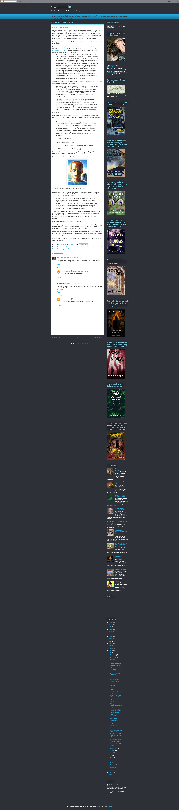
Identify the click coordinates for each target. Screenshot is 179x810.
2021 (110, 634)
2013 (110, 653)
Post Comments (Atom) (81, 343)
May (111, 757)
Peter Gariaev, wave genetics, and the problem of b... (115, 711)
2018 (110, 641)
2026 (110, 622)
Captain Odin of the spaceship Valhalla (115, 670)
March (112, 762)
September (113, 748)
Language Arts (111, 72)
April (111, 760)
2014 (110, 650)
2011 (110, 772)
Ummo (75, 249)
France (97, 247)
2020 (110, 636)
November (113, 657)
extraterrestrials (90, 247)
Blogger (110, 806)
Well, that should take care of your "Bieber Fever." (116, 735)
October (112, 659)
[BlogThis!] (82, 244)
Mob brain (112, 701)
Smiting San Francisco (116, 739)
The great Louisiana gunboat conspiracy (116, 666)
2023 (110, 629)
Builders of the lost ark (121, 569)
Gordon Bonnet (65, 271)
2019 (110, 639)
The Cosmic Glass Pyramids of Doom (120, 495)
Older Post (98, 337)
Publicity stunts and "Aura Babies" (115, 696)
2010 (110, 775)
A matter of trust (114, 679)
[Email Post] (76, 244)
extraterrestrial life (80, 247)
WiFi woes (113, 699)
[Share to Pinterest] (87, 244)
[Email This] (80, 244)
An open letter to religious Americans (117, 521)
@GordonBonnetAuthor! (113, 67)
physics (65, 249)
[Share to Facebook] (85, 244)
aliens (58, 247)
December (113, 655)
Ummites (70, 249)
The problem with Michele (117, 723)
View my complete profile (114, 795)
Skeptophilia (61, 7)
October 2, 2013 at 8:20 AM (70, 257)
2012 (110, 770)
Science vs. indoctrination (118, 557)
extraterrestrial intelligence (68, 247)
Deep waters (113, 727)
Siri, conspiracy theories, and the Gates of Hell (121, 531)
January (112, 767)
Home (78, 337)
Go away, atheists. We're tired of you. (120, 509)
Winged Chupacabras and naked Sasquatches (117, 715)
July (111, 753)
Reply (58, 264)
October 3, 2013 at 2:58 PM (80, 298)
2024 (110, 627)
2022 (110, 631)
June (111, 755)
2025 (110, 624)
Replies (61, 267)
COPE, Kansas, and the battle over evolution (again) (116, 705)
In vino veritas (114, 725)
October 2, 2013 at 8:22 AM (80, 271)
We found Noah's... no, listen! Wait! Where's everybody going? (121, 545)
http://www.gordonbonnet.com (115, 69)
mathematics (59, 249)
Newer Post (56, 337)
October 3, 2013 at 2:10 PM (71, 283)
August (112, 750)
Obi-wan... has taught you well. (115, 692)
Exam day (117, 581)
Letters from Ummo (115, 741)
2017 (110, 643)
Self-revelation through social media (116, 730)
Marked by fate (114, 720)
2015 (110, 648)
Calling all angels (114, 681)
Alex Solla (60, 257)
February (113, 764)
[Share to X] (84, 244)
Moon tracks (113, 718)
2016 (110, 646)
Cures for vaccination (115, 677)
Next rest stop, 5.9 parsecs (115, 674)
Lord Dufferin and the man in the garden (115, 662)
